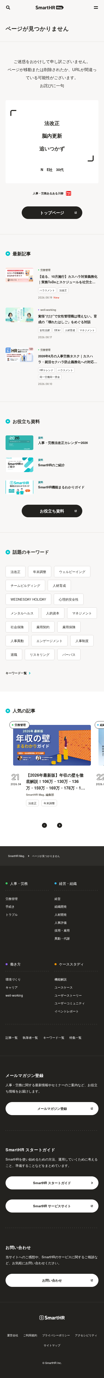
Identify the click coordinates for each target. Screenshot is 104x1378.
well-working (48, 310)
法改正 (63, 290)
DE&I (57, 330)
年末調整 (39, 571)
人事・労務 (19, 883)
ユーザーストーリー (68, 995)
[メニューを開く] (96, 8)
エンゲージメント (49, 640)
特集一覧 (75, 1037)
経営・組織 (68, 883)
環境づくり (13, 979)
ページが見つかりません (46, 856)
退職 (14, 654)
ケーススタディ (71, 963)
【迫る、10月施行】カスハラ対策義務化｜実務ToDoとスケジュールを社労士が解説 (67, 279)
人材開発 (61, 914)
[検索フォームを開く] (8, 8)
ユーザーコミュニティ (70, 1003)
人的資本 (52, 613)
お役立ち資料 (52, 511)
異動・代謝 (62, 938)
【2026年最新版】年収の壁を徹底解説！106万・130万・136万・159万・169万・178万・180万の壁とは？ (56, 781)
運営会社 (12, 1335)
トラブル (12, 914)
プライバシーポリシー (56, 1335)
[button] (44, 825)
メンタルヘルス (22, 613)
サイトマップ (52, 1345)
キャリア (12, 987)
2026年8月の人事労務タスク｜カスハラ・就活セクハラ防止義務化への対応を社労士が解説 (67, 359)
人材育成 (70, 330)
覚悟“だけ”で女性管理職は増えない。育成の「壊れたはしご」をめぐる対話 (67, 319)
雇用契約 (42, 626)
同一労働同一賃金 (50, 377)
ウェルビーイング (72, 571)
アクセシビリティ (86, 1335)
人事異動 (17, 640)
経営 (58, 898)
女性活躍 (45, 330)
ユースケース (64, 987)
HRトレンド (46, 370)
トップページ (52, 212)
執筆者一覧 (30, 1037)
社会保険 (17, 626)
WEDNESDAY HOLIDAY (28, 599)
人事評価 (61, 922)
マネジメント (87, 330)
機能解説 (61, 979)
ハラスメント (47, 290)
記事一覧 (12, 1037)
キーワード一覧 (16, 673)
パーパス (68, 654)
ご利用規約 (30, 1335)
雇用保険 (68, 626)
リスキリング (39, 654)
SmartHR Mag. (16, 856)
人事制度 (82, 640)
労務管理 (45, 270)
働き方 (15, 963)
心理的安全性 (69, 599)
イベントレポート (67, 1011)
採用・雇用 (62, 930)
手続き (10, 906)
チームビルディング (25, 585)
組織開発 (61, 906)
